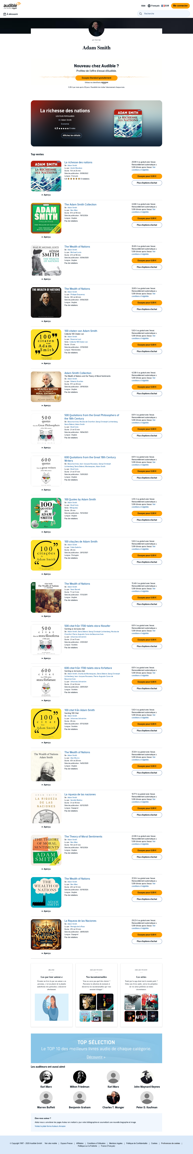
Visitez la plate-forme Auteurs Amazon (50, 1126)
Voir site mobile (51, 1143)
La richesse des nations (78, 162)
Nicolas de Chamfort (87, 422)
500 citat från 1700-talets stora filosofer (87, 626)
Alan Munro (75, 758)
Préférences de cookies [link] (170, 1143)
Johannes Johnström (78, 637)
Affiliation (80, 1143)
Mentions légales (115, 1143)
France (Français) (108, 1146)
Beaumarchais (73, 422)
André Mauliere (76, 168)
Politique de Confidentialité (136, 1143)
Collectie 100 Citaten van (79, 342)
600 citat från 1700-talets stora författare (88, 668)
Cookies (154, 1143)
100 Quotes (74, 508)
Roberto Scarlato (77, 381)
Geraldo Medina (76, 800)
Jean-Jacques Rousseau (89, 464)
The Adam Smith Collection (80, 204)
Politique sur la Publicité (87, 1146)
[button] (96, 78)
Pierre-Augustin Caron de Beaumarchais (87, 634)
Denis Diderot (69, 424)
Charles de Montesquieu (87, 674)
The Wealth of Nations (77, 246)
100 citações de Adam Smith (81, 541)
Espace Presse (66, 1143)
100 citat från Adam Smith (79, 710)
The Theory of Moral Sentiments (83, 836)
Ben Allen (74, 210)
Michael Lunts (76, 252)
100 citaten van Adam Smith (80, 331)
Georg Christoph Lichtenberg (107, 422)
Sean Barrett (75, 589)
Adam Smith (72, 165)
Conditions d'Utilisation (96, 1143)
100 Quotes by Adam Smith (80, 499)
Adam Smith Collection (77, 373)
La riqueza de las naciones (80, 794)
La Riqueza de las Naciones (80, 921)
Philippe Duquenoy (78, 295)
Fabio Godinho (76, 547)
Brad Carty (74, 427)
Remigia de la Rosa (78, 927)
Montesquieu (90, 466)
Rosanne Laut (76, 339)
